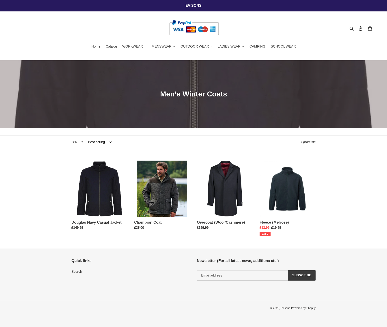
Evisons (285, 308)
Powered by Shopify (303, 308)
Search (76, 271)
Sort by (77, 142)
